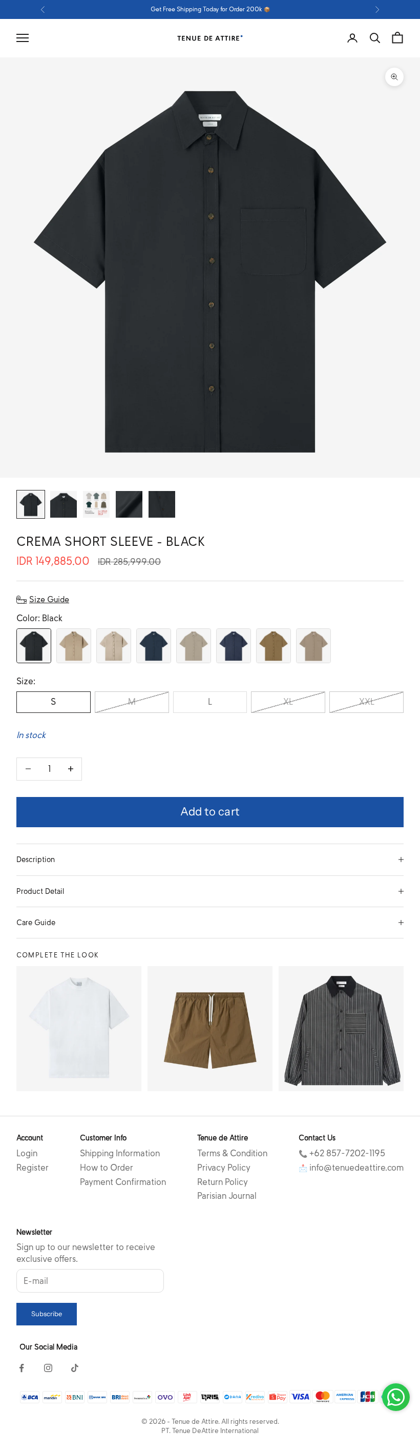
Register (32, 1168)
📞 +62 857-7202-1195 (342, 1153)
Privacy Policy (223, 1168)
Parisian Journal (227, 1196)
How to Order (106, 1168)
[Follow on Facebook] (21, 1368)
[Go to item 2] (63, 504)
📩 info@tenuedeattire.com (351, 1168)
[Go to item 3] (96, 504)
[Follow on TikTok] (75, 1368)
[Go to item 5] (162, 504)
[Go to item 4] (129, 504)
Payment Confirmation (123, 1182)
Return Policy (222, 1182)
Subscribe (46, 1314)
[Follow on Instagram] (48, 1368)
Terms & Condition (232, 1153)
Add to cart (210, 812)
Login (26, 1153)
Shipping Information (120, 1153)
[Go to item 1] (30, 504)
